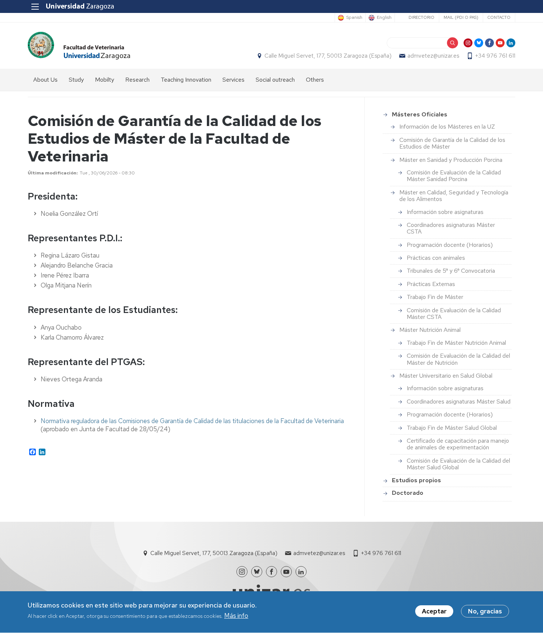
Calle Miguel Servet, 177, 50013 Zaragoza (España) (328, 55)
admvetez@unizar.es (433, 55)
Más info (236, 616)
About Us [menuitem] (45, 80)
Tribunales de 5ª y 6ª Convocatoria (451, 271)
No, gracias (485, 611)
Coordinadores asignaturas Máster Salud (458, 401)
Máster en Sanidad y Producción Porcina (450, 160)
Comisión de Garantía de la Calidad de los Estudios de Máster (452, 143)
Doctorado (407, 493)
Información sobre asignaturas (445, 212)
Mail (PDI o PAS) (461, 17)
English (384, 17)
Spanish (354, 17)
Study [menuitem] (76, 80)
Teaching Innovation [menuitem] (186, 80)
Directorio (421, 17)
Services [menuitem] (233, 80)
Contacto (499, 17)
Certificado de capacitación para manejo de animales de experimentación (458, 444)
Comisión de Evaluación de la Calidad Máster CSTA (454, 313)
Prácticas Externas (431, 284)
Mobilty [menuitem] (104, 80)
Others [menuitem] (315, 80)
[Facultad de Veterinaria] (79, 45)
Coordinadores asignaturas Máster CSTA (451, 228)
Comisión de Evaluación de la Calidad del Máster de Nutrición (458, 359)
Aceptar (434, 611)
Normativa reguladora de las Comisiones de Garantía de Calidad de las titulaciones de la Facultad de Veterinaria (192, 421)
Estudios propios (416, 480)
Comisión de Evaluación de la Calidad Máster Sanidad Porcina (454, 176)
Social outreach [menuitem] (275, 80)
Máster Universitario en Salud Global (445, 376)
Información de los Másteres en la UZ (447, 126)
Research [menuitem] (137, 80)
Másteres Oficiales (419, 114)
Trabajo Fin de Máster (435, 297)
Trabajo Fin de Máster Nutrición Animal (456, 343)
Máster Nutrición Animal (430, 330)
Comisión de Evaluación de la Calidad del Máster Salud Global (458, 464)
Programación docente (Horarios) (450, 245)
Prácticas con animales (436, 258)
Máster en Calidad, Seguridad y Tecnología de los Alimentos (453, 195)
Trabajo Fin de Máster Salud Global (452, 428)
